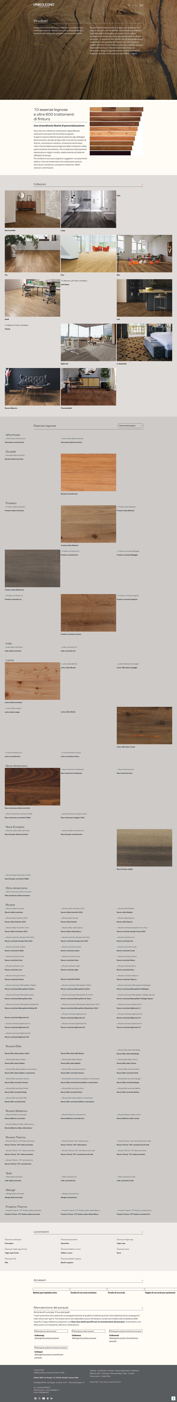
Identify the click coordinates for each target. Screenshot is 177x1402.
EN (136, 5)
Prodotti (111, 1371)
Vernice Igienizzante (122, 1371)
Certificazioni (102, 1371)
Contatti (131, 1373)
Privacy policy (95, 1376)
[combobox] (130, 425)
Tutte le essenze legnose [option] (127, 425)
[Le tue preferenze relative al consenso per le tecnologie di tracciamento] (173, 1398)
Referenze (135, 1371)
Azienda (93, 1371)
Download (105, 1373)
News (125, 1373)
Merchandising (116, 1373)
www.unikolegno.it (52, 1390)
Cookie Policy (106, 1376)
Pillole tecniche (95, 1373)
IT (133, 5)
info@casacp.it (39, 1390)
